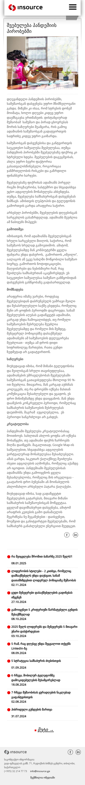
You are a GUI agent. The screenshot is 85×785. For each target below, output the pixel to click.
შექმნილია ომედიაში (42, 777)
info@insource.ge (40, 771)
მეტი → (46, 729)
